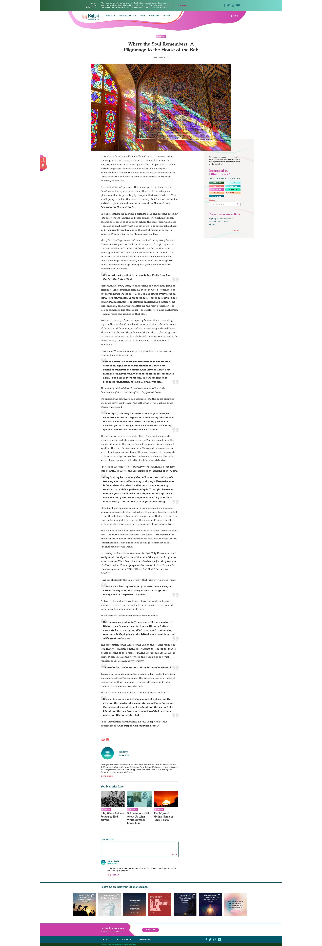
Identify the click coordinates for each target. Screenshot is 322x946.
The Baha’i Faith (127, 16)
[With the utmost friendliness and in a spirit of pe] (161, 904)
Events (166, 16)
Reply (115, 875)
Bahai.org (169, 5)
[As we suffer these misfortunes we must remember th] (134, 904)
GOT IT (183, 5)
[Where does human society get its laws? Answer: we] (109, 904)
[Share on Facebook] (43, 159)
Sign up (235, 230)
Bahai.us (163, 7)
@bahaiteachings (139, 886)
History (161, 36)
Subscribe (150, 930)
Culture (232, 186)
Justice (217, 186)
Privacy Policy (125, 939)
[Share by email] (103, 739)
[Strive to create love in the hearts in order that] (236, 904)
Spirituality (233, 193)
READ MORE (107, 776)
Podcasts (154, 16)
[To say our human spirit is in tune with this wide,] (186, 904)
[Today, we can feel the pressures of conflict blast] (84, 904)
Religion (217, 196)
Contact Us (107, 939)
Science (233, 189)
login (235, 16)
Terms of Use (144, 939)
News (217, 193)
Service (217, 183)
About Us (110, 16)
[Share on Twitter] (43, 165)
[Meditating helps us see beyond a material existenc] (211, 904)
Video (143, 16)
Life (233, 183)
